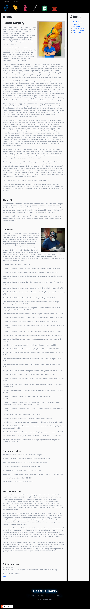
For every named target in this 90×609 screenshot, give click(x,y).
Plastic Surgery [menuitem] (78, 22)
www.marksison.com (11, 1)
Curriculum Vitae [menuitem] (78, 28)
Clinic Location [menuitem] (78, 32)
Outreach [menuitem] (76, 26)
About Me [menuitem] (76, 24)
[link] (5, 8)
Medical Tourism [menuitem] (78, 30)
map (4, 576)
